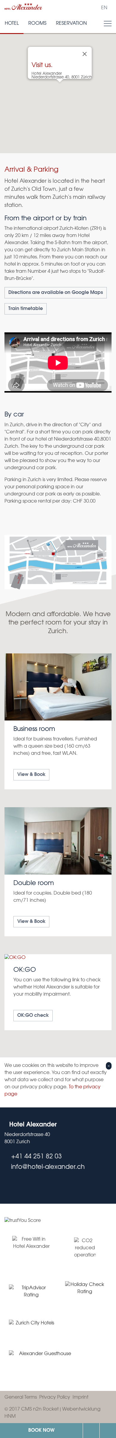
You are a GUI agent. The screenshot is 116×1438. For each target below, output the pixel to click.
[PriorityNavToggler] (108, 23)
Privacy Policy (54, 1397)
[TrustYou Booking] (58, 1224)
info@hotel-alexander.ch (107, 1430)
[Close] (85, 54)
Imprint (80, 1397)
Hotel (12, 23)
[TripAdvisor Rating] (31, 1291)
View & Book (31, 774)
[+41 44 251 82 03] (91, 1430)
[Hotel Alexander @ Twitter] (6, 1185)
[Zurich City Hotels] (32, 1326)
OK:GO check (33, 1015)
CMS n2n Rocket (40, 1409)
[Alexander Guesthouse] (42, 1361)
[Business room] (58, 721)
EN (104, 8)
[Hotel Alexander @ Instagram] (18, 1185)
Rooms (37, 23)
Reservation (71, 23)
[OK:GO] (58, 992)
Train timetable (25, 308)
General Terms (20, 1397)
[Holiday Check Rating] (85, 1291)
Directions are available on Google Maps (55, 292)
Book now (41, 1430)
